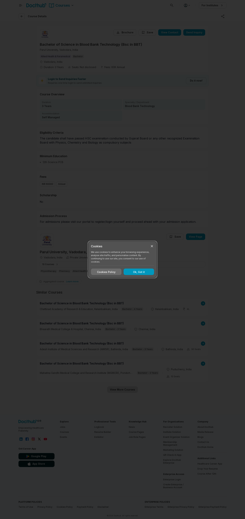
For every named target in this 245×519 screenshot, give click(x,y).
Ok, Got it (139, 271)
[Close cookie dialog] (152, 246)
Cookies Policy (106, 271)
